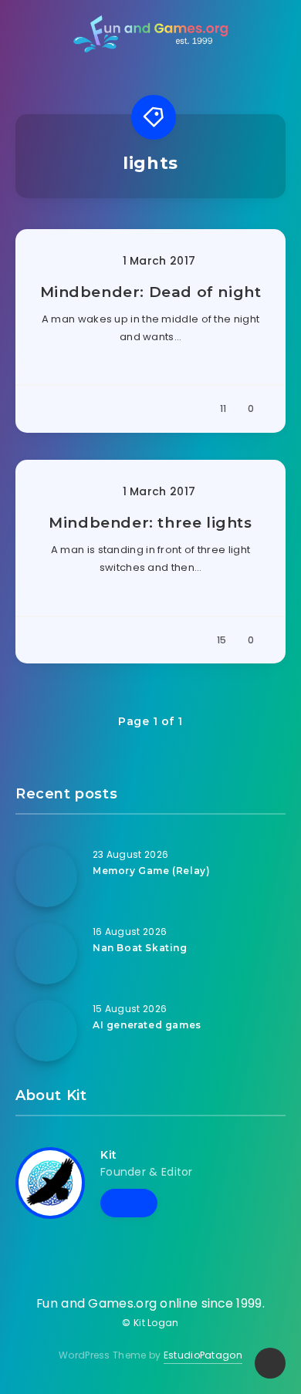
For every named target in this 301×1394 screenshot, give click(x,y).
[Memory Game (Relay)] (46, 876)
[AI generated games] (46, 1031)
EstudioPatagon (203, 1355)
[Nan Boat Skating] (46, 953)
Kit (108, 1155)
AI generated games (147, 1025)
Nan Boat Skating (140, 948)
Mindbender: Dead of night (151, 292)
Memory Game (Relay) (151, 870)
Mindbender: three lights (150, 523)
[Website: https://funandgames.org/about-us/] (128, 1202)
